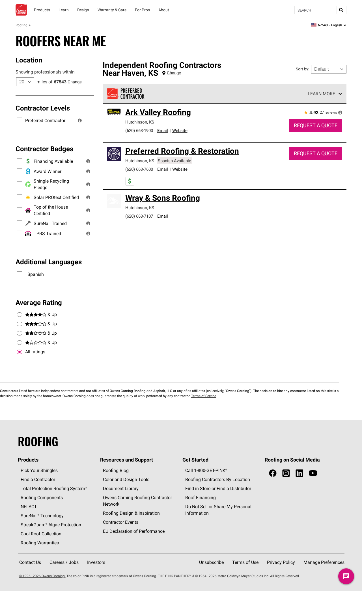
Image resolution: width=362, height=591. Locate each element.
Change (75, 82)
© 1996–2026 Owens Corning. (42, 576)
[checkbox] (19, 352)
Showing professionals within (45, 72)
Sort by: (302, 69)
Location (29, 60)
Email (162, 130)
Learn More (321, 93)
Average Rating (39, 302)
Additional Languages (49, 261)
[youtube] (313, 473)
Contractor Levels (43, 108)
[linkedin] (299, 473)
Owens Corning (21, 10)
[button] (80, 120)
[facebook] (272, 473)
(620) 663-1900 (139, 130)
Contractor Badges (44, 148)
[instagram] (286, 473)
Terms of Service (203, 396)
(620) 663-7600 (139, 169)
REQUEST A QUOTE (315, 125)
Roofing (21, 25)
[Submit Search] (341, 10)
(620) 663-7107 (139, 216)
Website (180, 130)
